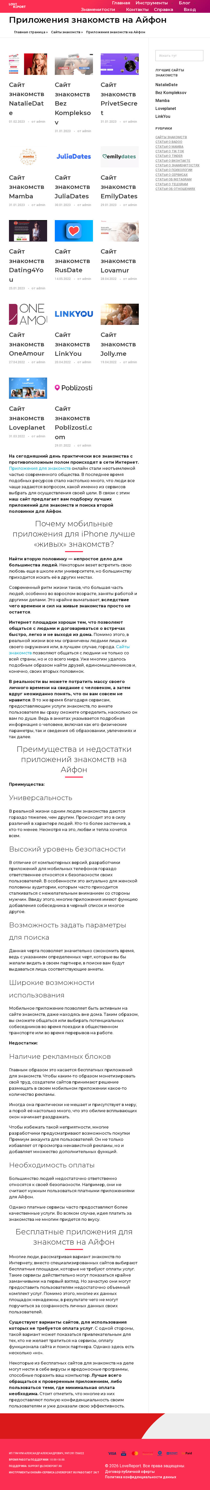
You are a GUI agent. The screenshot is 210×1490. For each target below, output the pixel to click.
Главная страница (29, 32)
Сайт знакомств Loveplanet (27, 418)
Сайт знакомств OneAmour (26, 344)
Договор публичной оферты (130, 1472)
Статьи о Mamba (169, 147)
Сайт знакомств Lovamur (118, 260)
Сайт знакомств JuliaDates (72, 187)
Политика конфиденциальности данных (140, 1477)
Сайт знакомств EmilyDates (119, 187)
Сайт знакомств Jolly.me (118, 344)
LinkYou (162, 116)
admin (40, 121)
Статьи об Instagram (173, 179)
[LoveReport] (37, 5)
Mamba (162, 100)
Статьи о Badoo (168, 142)
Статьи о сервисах (171, 175)
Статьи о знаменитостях (177, 165)
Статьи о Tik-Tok (169, 151)
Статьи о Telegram (171, 184)
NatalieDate (166, 84)
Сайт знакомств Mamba (26, 187)
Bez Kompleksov (170, 92)
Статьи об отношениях (175, 189)
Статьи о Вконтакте (172, 161)
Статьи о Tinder (169, 156)
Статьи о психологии (173, 170)
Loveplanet (165, 108)
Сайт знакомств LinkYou (72, 344)
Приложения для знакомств (40, 468)
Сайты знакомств (65, 32)
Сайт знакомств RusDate (72, 260)
